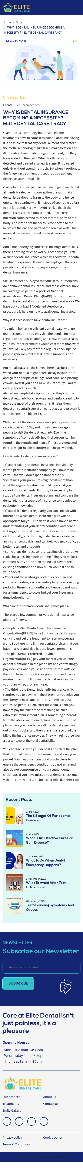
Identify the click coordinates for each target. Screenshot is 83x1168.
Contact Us (51, 1103)
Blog (19, 22)
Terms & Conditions (17, 1144)
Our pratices (11, 1097)
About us (49, 1097)
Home (7, 22)
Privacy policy (12, 1137)
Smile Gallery (12, 1110)
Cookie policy (52, 1137)
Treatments (11, 1103)
